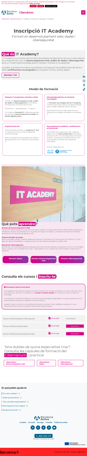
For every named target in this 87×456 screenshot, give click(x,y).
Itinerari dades (15, 259)
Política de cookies (34, 3)
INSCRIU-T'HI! (10, 75)
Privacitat (49, 422)
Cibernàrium (26, 12)
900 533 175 (45, 436)
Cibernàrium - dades (44, 363)
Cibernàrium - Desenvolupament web (15, 363)
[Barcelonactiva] (9, 12)
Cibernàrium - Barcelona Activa (11, 19)
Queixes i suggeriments (78, 452)
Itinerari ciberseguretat (71, 259)
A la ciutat (31, 422)
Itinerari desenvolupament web (43, 260)
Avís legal (40, 422)
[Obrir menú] (83, 12)
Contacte (23, 422)
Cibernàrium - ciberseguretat (66, 363)
